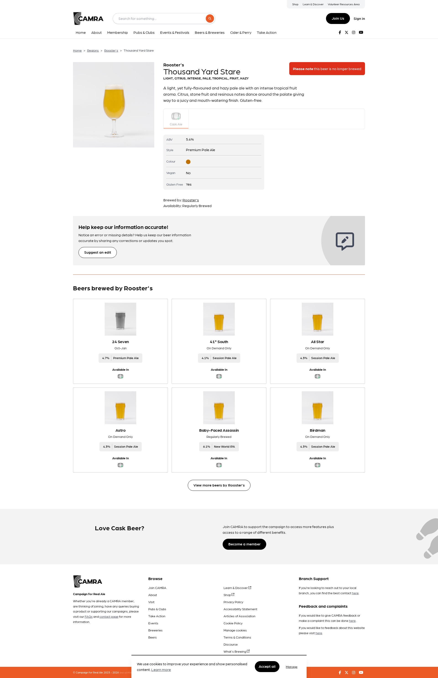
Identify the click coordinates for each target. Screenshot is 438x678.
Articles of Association (240, 616)
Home (77, 50)
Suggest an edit (97, 252)
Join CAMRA (157, 587)
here (355, 593)
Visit (151, 602)
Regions (93, 50)
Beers (152, 637)
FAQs (89, 616)
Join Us (338, 18)
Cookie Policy (233, 623)
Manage (291, 666)
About (152, 595)
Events (153, 623)
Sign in (359, 18)
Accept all (267, 666)
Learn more (161, 669)
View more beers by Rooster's (219, 485)
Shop (295, 4)
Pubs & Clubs (157, 609)
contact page (108, 616)
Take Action (156, 616)
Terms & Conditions (237, 637)
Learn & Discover (313, 4)
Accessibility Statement (240, 609)
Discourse (231, 644)
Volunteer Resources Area (344, 4)
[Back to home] (88, 18)
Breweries (155, 630)
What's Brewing (235, 651)
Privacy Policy (233, 602)
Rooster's (111, 50)
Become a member (244, 544)
